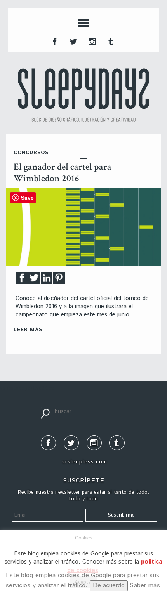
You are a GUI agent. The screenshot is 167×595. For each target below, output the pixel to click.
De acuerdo (109, 585)
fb (54, 41)
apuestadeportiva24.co (27, 388)
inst (91, 41)
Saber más (145, 585)
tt (73, 41)
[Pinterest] (59, 280)
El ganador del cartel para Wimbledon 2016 (62, 172)
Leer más (28, 329)
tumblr (110, 41)
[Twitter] (34, 280)
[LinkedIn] (46, 280)
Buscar (45, 413)
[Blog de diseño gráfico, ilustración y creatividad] (83, 95)
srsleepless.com (84, 462)
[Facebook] (22, 280)
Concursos (31, 152)
